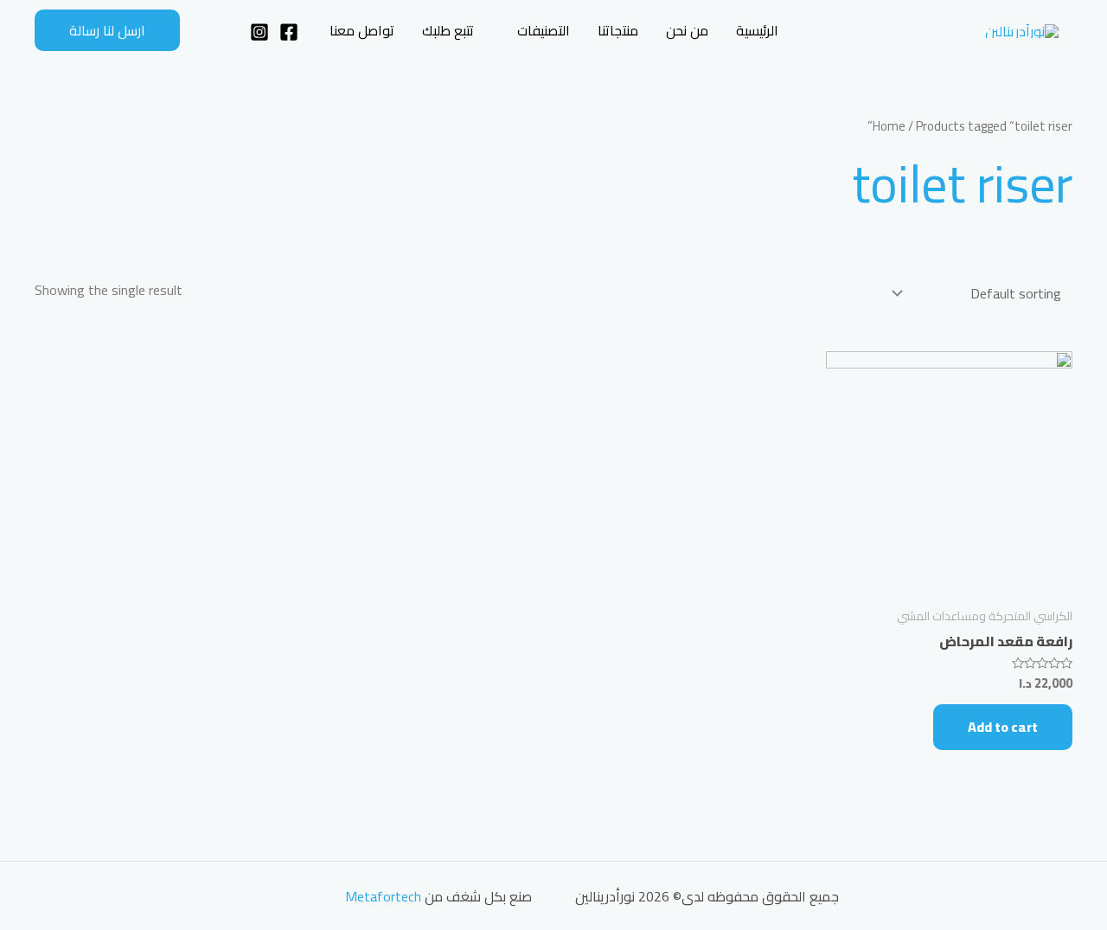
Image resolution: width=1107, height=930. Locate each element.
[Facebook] (288, 32)
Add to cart (1003, 727)
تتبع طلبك (448, 30)
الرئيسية (757, 30)
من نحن (687, 30)
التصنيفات (543, 30)
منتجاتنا (618, 30)
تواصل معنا (362, 30)
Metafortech (383, 896)
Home (889, 126)
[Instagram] (259, 32)
